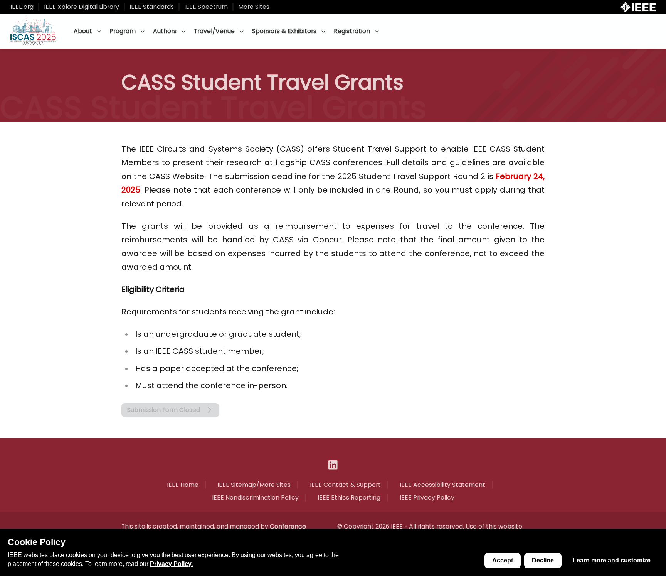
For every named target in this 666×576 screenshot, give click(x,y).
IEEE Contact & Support (345, 485)
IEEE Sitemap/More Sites (254, 485)
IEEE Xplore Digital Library (81, 7)
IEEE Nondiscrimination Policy (255, 498)
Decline (543, 560)
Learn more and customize (612, 560)
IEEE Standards (152, 7)
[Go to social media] (333, 465)
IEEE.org (22, 7)
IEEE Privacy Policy (427, 498)
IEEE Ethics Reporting (349, 498)
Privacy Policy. (171, 564)
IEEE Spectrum (206, 7)
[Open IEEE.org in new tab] (638, 7)
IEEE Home (182, 485)
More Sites (253, 7)
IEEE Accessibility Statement (442, 485)
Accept (502, 560)
